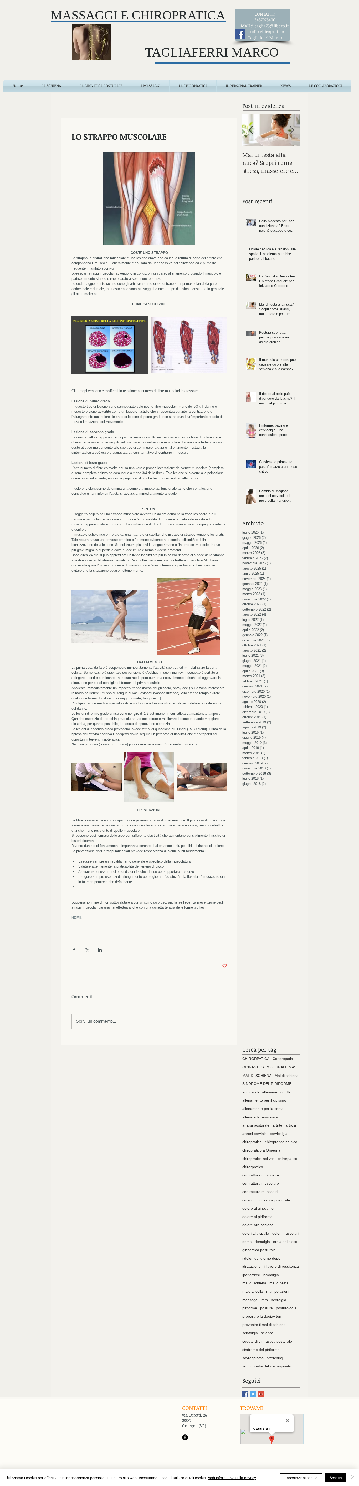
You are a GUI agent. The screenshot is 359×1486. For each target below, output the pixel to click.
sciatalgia (250, 1333)
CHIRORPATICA (255, 1059)
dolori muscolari (285, 1233)
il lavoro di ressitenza (281, 1266)
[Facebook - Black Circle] (185, 1437)
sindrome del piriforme (261, 1349)
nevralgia (278, 1300)
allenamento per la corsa (263, 1109)
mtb (264, 1300)
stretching (275, 1358)
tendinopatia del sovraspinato (266, 1366)
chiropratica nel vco (281, 1142)
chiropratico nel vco (258, 1159)
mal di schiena (254, 1283)
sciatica (267, 1333)
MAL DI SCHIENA (256, 1075)
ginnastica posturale (259, 1250)
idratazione (251, 1266)
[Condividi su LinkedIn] (99, 949)
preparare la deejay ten (261, 1316)
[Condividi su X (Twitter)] (86, 949)
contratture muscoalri (260, 1192)
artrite (277, 1125)
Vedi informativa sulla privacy (232, 1477)
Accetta (336, 1477)
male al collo (252, 1291)
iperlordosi (251, 1275)
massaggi (250, 1300)
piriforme (249, 1308)
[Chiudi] (353, 1477)
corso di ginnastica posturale (266, 1200)
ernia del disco (285, 1242)
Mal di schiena (287, 1075)
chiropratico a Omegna (261, 1150)
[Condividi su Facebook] (73, 949)
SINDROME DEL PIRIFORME (266, 1084)
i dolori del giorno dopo (261, 1258)
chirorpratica (252, 1167)
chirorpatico (287, 1159)
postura (266, 1308)
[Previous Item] (250, 130)
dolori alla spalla (255, 1233)
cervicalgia (279, 1134)
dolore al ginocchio (258, 1208)
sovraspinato (253, 1358)
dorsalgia (262, 1242)
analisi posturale (255, 1125)
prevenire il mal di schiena (264, 1324)
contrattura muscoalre (260, 1175)
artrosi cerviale (254, 1134)
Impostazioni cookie (301, 1477)
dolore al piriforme (257, 1217)
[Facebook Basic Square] (245, 1394)
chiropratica (252, 1142)
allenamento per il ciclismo (264, 1100)
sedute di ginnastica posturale (267, 1341)
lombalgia (271, 1275)
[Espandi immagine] (109, 345)
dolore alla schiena (258, 1225)
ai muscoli (250, 1092)
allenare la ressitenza (260, 1117)
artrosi (290, 1125)
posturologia (286, 1308)
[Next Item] (291, 130)
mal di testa (279, 1283)
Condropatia (283, 1059)
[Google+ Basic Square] (261, 1394)
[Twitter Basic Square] (253, 1394)
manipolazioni (277, 1291)
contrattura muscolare (260, 1183)
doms (247, 1242)
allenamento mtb (276, 1092)
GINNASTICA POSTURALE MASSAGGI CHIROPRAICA (271, 1067)
